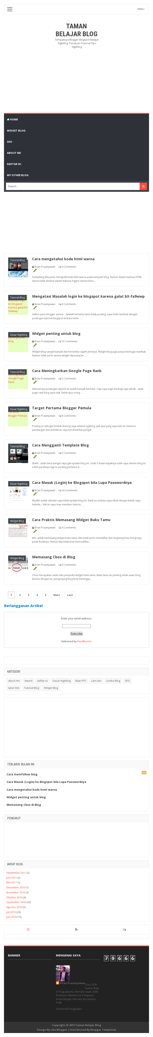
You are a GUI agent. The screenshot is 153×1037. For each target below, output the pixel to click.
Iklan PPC (80, 680)
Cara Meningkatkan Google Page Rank (67, 370)
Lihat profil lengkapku (69, 1009)
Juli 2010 (11, 912)
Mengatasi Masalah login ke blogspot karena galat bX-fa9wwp (88, 296)
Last (70, 595)
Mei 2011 (11, 882)
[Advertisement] (83, 80)
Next (56, 595)
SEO (127, 680)
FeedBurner (84, 641)
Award (28, 680)
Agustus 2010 (14, 907)
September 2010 (16, 902)
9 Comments (69, 266)
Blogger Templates (103, 1029)
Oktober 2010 (14, 897)
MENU (141, 9)
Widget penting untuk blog (56, 333)
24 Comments (69, 490)
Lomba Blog (113, 680)
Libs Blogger (59, 1029)
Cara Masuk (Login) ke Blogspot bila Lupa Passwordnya (82, 482)
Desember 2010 (15, 887)
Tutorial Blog (17, 260)
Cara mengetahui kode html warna (63, 258)
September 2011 (16, 872)
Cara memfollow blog (22, 774)
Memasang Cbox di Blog (53, 557)
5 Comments (69, 378)
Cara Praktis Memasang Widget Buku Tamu (71, 519)
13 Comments (69, 341)
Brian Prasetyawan (72, 983)
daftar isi (42, 680)
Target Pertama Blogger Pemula (61, 407)
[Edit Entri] (35, 270)
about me (14, 680)
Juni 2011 (11, 877)
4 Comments (69, 527)
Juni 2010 (11, 917)
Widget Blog (17, 521)
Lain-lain (96, 680)
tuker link (13, 688)
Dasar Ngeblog (18, 334)
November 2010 (15, 892)
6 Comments (69, 304)
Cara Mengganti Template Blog (60, 445)
